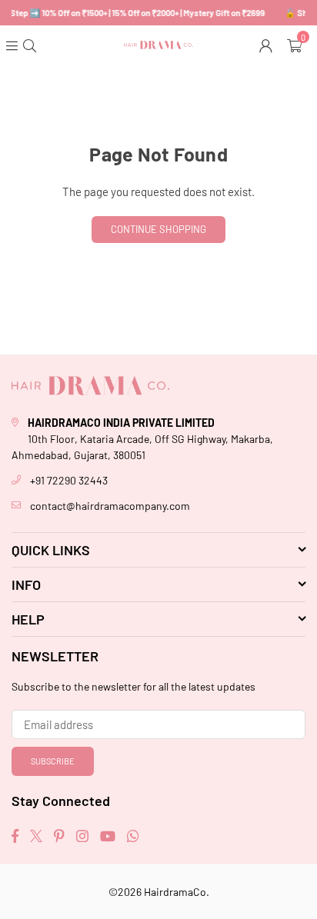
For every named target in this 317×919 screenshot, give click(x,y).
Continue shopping (158, 229)
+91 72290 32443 (69, 480)
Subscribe (53, 761)
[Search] (31, 45)
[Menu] (13, 45)
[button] (296, 44)
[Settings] (267, 44)
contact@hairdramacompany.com (110, 505)
